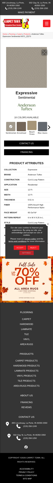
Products (27, 34)
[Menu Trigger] (46, 23)
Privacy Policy (26, 472)
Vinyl (26, 339)
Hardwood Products (26, 366)
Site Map (27, 479)
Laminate (26, 329)
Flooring (12, 34)
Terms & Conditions (26, 475)
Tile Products (26, 381)
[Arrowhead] (21, 126)
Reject (33, 248)
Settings (26, 253)
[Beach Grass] (32, 125)
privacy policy (30, 239)
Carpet (19, 34)
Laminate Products (26, 371)
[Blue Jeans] (42, 126)
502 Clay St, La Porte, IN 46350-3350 (29, 435)
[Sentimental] (10, 126)
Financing (27, 152)
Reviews (26, 407)
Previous (4, 126)
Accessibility (27, 469)
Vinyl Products (26, 376)
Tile (26, 334)
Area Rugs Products (27, 386)
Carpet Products (26, 361)
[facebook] (26, 447)
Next (49, 126)
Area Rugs (26, 344)
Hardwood (26, 324)
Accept (20, 248)
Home (5, 34)
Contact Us (26, 143)
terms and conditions (17, 241)
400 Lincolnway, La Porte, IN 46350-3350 (29, 423)
